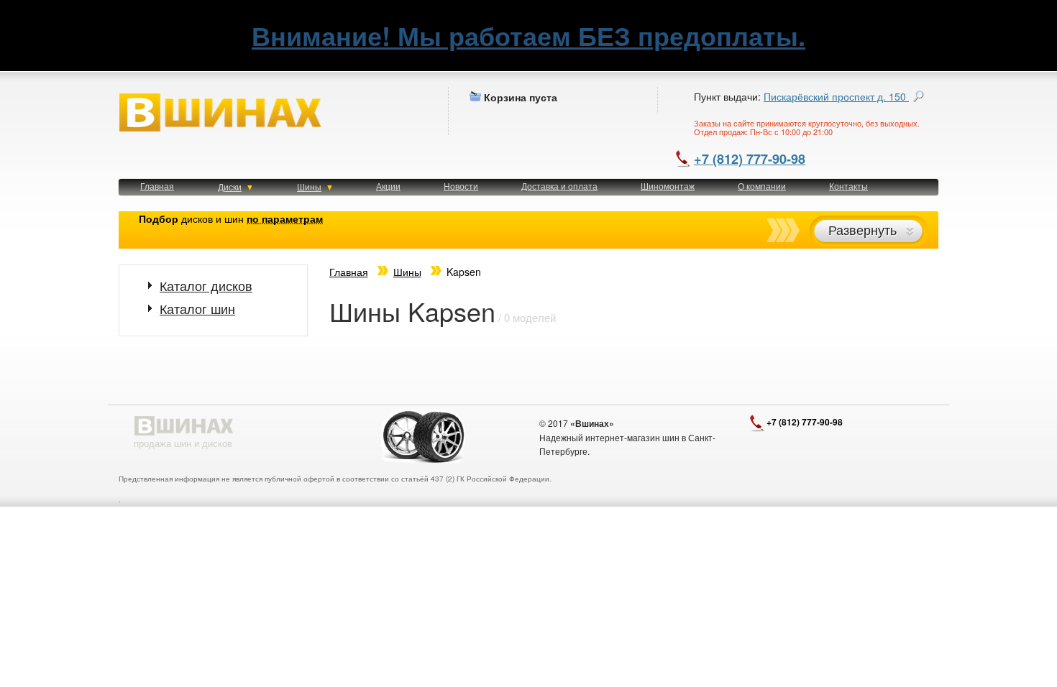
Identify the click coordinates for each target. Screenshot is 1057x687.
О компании (762, 186)
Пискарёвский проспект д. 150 (836, 96)
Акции (388, 186)
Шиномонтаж (668, 186)
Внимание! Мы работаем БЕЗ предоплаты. (528, 35)
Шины (309, 186)
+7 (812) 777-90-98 (749, 158)
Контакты (848, 186)
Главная (157, 186)
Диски (230, 186)
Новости (461, 186)
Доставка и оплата (559, 186)
